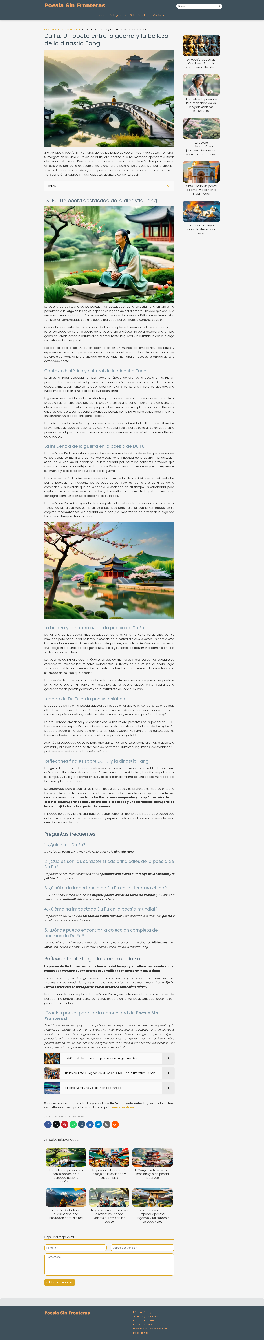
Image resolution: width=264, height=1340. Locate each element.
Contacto (159, 15)
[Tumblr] (81, 1124)
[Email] (106, 1124)
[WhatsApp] (73, 1124)
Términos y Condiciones (146, 1316)
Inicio (102, 15)
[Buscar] (219, 6)
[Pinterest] (64, 1124)
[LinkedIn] (90, 1124)
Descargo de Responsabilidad (150, 1328)
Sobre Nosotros (139, 15)
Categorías (116, 15)
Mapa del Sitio (141, 1332)
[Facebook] (48, 1124)
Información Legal (143, 1312)
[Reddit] (115, 1124)
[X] (56, 1124)
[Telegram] (98, 1124)
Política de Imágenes (145, 1324)
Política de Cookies (143, 1320)
